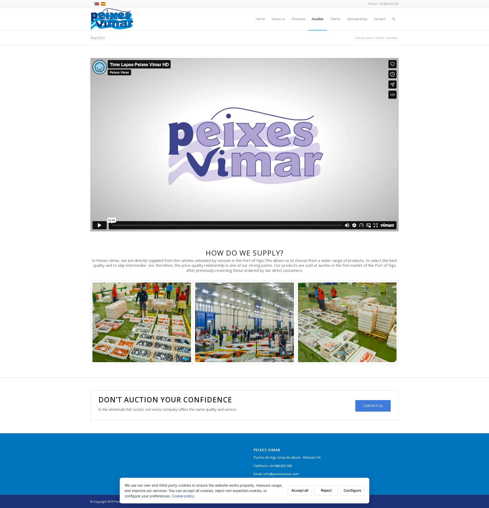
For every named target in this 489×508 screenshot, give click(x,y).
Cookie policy (183, 496)
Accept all (299, 490)
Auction (97, 37)
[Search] (394, 19)
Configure (352, 490)
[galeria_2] (244, 322)
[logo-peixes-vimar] (111, 19)
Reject (326, 490)
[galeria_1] (141, 322)
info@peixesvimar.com (281, 474)
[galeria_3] (347, 322)
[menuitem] (260, 19)
